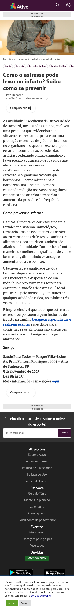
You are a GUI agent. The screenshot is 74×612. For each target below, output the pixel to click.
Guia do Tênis (37, 493)
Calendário (37, 507)
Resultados (37, 545)
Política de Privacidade (37, 468)
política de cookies (41, 596)
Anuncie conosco (37, 461)
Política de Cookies (37, 481)
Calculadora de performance (37, 520)
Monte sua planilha (37, 500)
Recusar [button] (25, 603)
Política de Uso (37, 474)
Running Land (37, 513)
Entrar (68, 5)
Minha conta (37, 532)
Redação (17, 95)
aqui (55, 381)
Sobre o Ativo (37, 454)
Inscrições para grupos (37, 539)
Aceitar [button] (11, 603)
